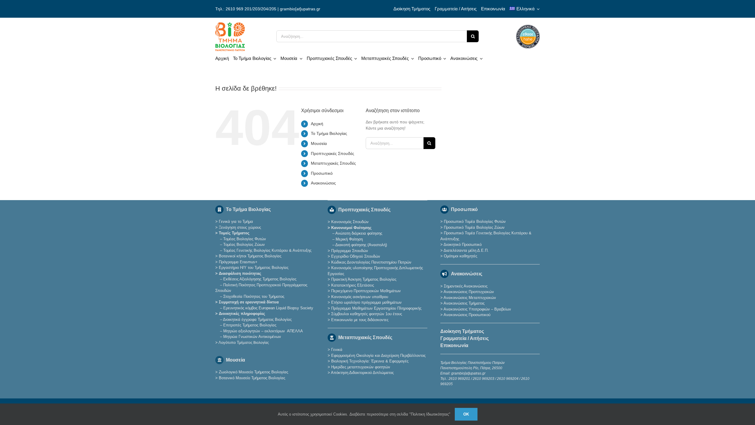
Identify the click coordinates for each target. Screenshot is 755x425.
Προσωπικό (322, 173)
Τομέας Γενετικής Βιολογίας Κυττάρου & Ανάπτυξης (267, 250)
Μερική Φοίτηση (349, 239)
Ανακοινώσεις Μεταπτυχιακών (470, 297)
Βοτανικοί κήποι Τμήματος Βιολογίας (250, 256)
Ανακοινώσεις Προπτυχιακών (468, 292)
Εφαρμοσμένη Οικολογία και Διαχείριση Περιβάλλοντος (378, 355)
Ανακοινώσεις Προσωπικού (467, 315)
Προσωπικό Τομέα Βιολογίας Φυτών (475, 221)
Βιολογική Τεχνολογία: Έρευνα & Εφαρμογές (369, 361)
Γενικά (336, 349)
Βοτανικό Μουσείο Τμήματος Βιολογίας (252, 378)
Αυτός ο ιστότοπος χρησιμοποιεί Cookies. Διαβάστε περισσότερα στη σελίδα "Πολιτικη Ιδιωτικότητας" (364, 414)
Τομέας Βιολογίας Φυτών (244, 239)
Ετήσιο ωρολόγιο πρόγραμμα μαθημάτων (366, 302)
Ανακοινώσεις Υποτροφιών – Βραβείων (477, 309)
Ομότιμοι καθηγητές (460, 256)
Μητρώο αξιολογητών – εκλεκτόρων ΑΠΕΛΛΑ (263, 331)
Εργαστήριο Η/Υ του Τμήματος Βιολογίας (253, 267)
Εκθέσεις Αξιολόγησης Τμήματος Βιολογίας (259, 279)
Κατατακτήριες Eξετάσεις (352, 285)
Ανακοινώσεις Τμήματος (464, 303)
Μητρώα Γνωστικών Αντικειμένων (252, 336)
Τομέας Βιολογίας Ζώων (244, 244)
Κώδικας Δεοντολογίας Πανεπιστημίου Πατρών (371, 262)
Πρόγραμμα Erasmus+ (238, 262)
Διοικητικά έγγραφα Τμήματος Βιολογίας (257, 319)
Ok (466, 414)
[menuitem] (525, 9)
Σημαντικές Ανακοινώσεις (466, 286)
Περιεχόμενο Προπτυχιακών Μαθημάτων (366, 291)
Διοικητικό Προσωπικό (463, 244)
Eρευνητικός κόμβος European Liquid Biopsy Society (268, 308)
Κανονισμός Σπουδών (350, 222)
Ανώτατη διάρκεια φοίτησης (358, 233)
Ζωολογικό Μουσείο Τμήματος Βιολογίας (253, 372)
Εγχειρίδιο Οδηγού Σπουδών (355, 256)
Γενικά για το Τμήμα (236, 221)
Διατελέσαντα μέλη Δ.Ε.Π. (466, 250)
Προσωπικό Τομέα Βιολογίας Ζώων (474, 227)
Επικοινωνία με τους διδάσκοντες (359, 320)
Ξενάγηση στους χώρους (240, 227)
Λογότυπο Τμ (244, 342)
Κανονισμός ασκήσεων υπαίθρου (359, 297)
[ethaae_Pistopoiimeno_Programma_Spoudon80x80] (528, 26)
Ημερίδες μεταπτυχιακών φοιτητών (360, 367)
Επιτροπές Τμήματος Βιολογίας (249, 325)
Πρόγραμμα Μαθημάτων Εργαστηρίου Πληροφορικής (376, 308)
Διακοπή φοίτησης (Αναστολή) (361, 245)
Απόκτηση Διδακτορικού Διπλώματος (362, 372)
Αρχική (317, 123)
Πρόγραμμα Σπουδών (349, 251)
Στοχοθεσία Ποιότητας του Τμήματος (253, 296)
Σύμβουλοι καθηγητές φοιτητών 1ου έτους (366, 314)
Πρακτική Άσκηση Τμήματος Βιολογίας (363, 279)
